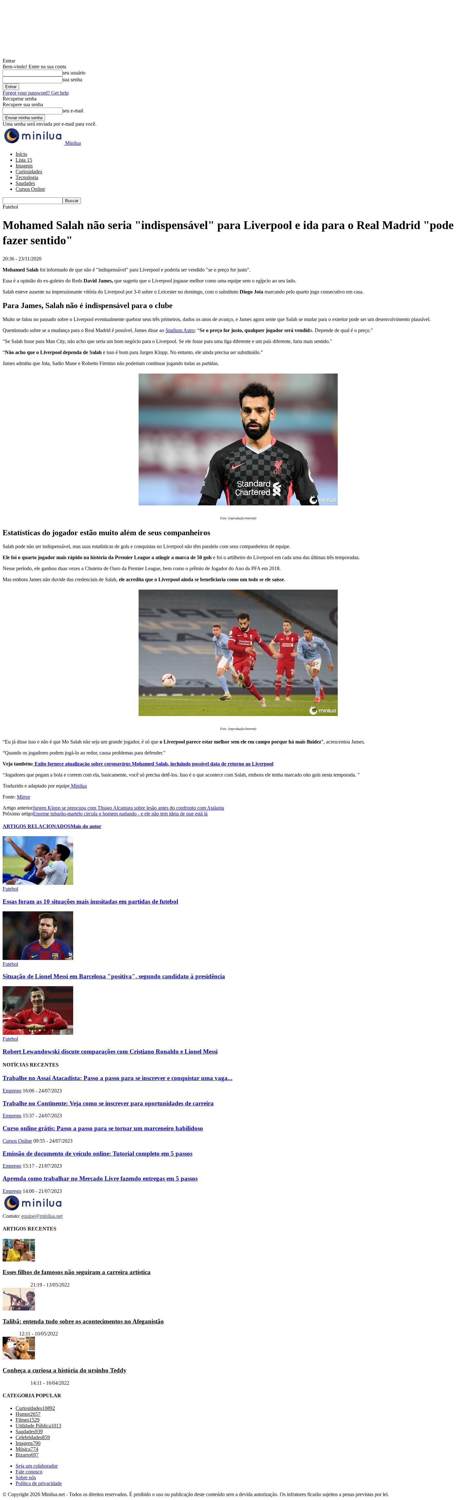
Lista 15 (24, 160)
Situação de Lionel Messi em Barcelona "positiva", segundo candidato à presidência (114, 976)
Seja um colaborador (37, 1466)
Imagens (24, 165)
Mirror (23, 797)
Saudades (25, 183)
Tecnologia (27, 177)
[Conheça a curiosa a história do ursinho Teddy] (19, 1357)
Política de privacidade (39, 1483)
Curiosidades (29, 171)
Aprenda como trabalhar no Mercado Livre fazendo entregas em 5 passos (100, 1178)
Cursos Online (30, 189)
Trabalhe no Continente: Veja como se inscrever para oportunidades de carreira (108, 1103)
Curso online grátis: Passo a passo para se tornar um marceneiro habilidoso (103, 1128)
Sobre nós (26, 1477)
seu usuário (73, 72)
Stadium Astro (180, 330)
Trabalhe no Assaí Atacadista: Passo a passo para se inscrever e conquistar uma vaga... (117, 1078)
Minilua (78, 786)
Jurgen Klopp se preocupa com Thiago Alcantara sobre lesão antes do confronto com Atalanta (128, 808)
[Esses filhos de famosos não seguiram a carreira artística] (19, 1259)
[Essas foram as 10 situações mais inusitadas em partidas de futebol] (38, 883)
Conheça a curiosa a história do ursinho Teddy (65, 1370)
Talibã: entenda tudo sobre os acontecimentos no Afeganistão (83, 1321)
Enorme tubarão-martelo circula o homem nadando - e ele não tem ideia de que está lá (120, 813)
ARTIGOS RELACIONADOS (37, 826)
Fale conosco (29, 1471)
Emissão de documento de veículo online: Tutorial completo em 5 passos (97, 1153)
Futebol (10, 889)
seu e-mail (72, 110)
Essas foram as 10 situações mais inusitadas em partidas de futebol (90, 901)
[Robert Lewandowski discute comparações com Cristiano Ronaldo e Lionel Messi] (38, 1033)
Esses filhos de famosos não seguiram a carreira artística (77, 1272)
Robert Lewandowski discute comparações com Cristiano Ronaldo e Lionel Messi (110, 1051)
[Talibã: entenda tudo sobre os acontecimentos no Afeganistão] (19, 1308)
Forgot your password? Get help (36, 93)
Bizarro (10, 1333)
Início (21, 154)
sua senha (72, 79)
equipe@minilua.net (41, 1216)
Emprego (12, 1090)
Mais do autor (86, 826)
